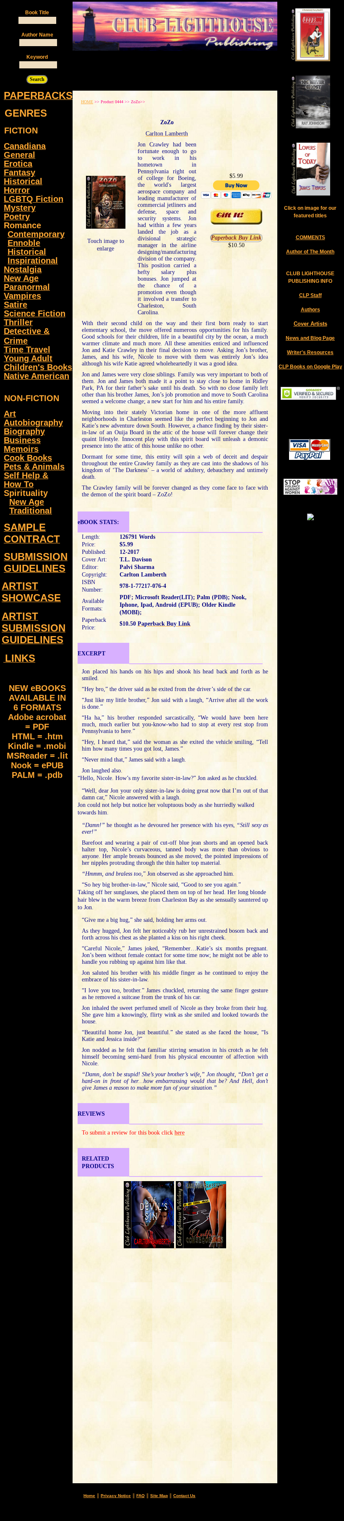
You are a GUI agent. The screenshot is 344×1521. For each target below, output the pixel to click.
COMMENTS (310, 237)
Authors (310, 310)
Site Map (159, 1495)
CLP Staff (310, 295)
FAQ (140, 1495)
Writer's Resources (310, 352)
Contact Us (184, 1495)
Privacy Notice (116, 1495)
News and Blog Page (310, 338)
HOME (87, 101)
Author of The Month (310, 252)
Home (89, 1495)
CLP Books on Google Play (310, 367)
